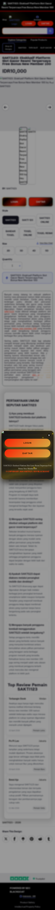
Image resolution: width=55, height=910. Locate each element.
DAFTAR (27, 453)
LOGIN (28, 443)
